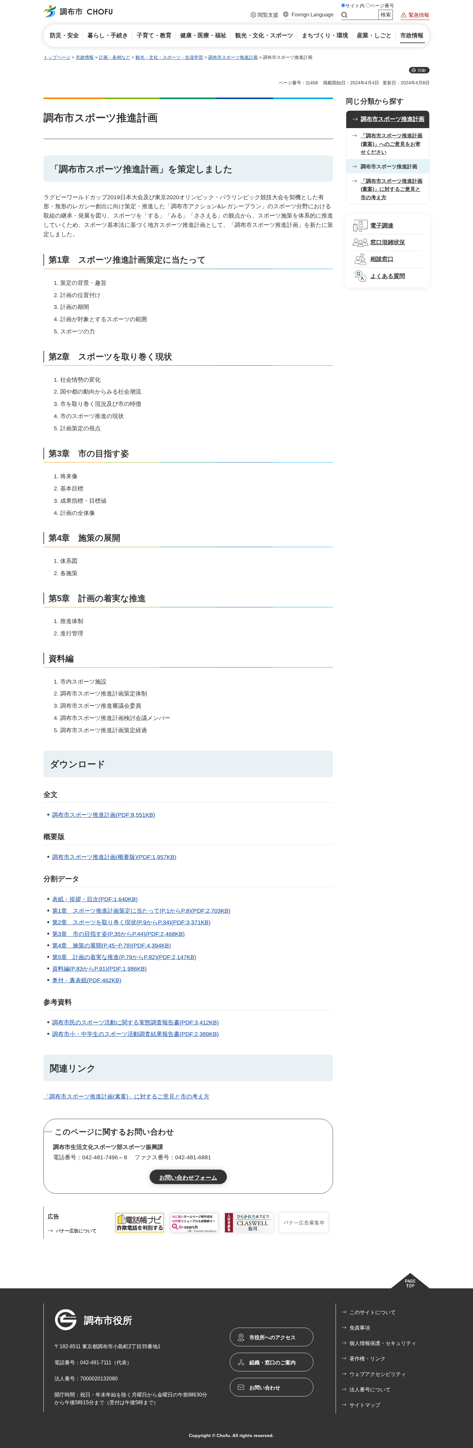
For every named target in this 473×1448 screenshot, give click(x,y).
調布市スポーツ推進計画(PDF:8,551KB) (103, 815)
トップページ (56, 57)
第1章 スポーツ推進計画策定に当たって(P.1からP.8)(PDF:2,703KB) (141, 911)
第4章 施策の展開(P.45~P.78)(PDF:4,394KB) (111, 945)
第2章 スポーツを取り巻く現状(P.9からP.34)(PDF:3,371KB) (131, 922)
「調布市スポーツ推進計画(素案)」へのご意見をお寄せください (391, 144)
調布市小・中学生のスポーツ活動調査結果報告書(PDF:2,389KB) (135, 1034)
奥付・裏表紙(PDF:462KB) (86, 980)
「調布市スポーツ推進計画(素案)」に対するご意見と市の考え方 (126, 1096)
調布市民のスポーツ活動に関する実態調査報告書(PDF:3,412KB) (135, 1022)
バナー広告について (76, 1230)
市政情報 (85, 57)
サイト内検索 (344, 15)
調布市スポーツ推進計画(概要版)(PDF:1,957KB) (114, 857)
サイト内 (355, 5)
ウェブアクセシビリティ (377, 1374)
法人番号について (370, 1389)
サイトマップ (364, 1405)
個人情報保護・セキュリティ (382, 1343)
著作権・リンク (367, 1358)
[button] (264, 16)
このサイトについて (372, 1312)
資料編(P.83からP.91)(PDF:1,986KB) (99, 969)
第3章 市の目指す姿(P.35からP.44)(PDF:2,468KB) (118, 934)
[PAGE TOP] (410, 1280)
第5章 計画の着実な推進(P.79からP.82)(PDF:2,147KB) (124, 957)
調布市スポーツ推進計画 (233, 57)
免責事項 (359, 1328)
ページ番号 (382, 5)
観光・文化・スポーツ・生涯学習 (169, 57)
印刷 (422, 70)
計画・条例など (114, 57)
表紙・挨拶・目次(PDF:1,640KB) (95, 899)
